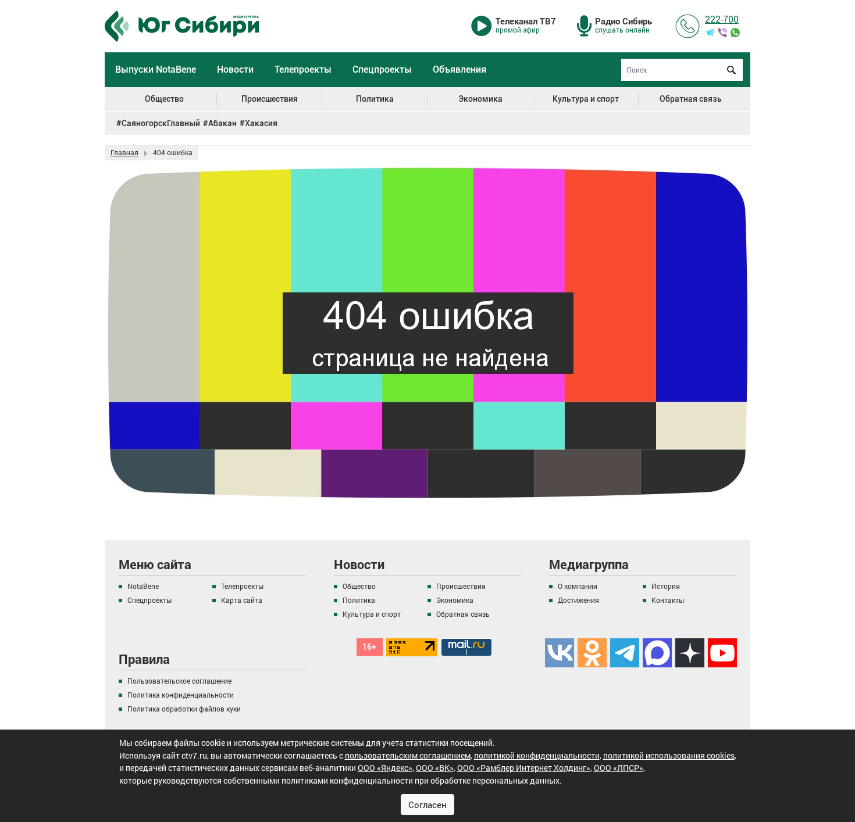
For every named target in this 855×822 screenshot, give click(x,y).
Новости (235, 69)
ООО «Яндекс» (385, 767)
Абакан (222, 123)
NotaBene (143, 586)
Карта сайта (241, 600)
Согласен (427, 804)
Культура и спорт (586, 99)
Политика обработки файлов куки (184, 708)
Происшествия (269, 99)
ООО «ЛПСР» (618, 767)
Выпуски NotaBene (155, 69)
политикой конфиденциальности (537, 755)
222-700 (722, 19)
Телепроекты (303, 69)
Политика (375, 99)
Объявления (459, 69)
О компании (577, 586)
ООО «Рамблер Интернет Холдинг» (523, 767)
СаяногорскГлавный (161, 123)
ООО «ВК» (435, 767)
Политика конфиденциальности (180, 694)
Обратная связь (691, 99)
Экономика (480, 99)
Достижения (578, 600)
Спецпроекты (382, 69)
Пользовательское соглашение (179, 680)
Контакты (667, 600)
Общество (164, 99)
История (665, 586)
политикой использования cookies (669, 755)
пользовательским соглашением (408, 755)
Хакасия (261, 123)
